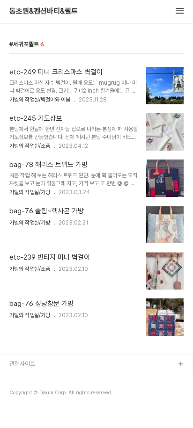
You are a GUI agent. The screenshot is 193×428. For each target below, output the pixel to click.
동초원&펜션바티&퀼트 (43, 11)
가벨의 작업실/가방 (29, 192)
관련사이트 (22, 363)
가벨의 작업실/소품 (29, 146)
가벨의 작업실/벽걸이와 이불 (39, 99)
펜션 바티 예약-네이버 (36, 409)
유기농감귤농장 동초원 (36, 379)
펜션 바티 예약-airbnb (37, 394)
